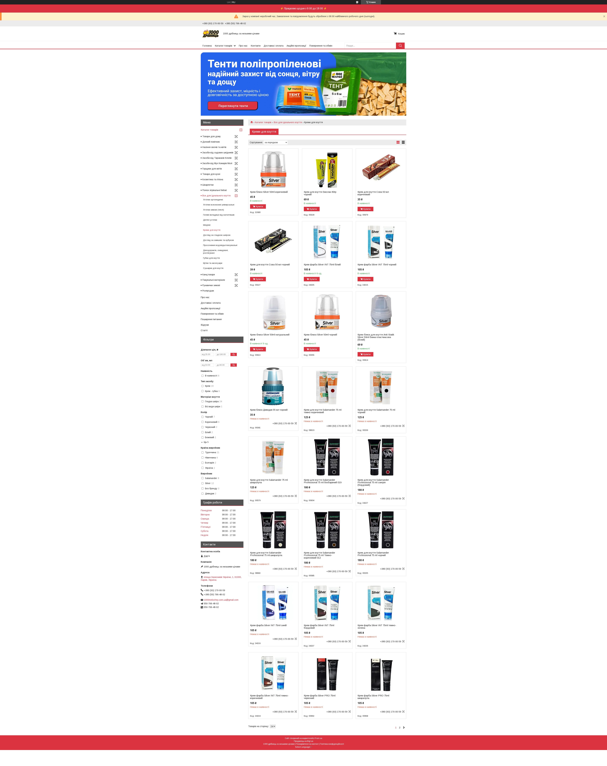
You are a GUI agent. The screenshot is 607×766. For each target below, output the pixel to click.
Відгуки (205, 324)
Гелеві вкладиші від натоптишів (218, 215)
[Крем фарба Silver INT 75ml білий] (327, 241)
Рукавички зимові (211, 285)
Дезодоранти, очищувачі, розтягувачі (215, 251)
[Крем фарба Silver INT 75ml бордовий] (327, 602)
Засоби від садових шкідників (217, 152)
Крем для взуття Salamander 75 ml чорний (376, 411)
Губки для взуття (211, 258)
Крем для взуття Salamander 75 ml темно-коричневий (322, 411)
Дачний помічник (211, 142)
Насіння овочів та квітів (214, 147)
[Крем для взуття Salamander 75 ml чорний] (381, 386)
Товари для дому (211, 136)
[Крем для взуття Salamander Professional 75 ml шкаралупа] (273, 529)
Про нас (243, 45)
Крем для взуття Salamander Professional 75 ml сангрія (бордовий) (373, 482)
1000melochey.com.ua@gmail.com (221, 600)
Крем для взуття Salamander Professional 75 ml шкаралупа (266, 554)
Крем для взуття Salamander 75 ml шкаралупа (269, 481)
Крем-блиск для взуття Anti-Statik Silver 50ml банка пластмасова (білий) (376, 337)
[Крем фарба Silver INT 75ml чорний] (381, 241)
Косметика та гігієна (212, 179)
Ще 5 (206, 442)
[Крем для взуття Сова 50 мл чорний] (273, 241)
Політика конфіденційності (332, 744)
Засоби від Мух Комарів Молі (217, 163)
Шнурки (206, 225)
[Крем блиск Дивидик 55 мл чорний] (273, 386)
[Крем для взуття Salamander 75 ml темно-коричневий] (327, 386)
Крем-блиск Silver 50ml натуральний (269, 334)
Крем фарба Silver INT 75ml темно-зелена (377, 626)
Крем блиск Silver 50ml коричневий (269, 192)
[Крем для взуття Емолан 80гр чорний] (327, 168)
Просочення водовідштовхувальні (220, 245)
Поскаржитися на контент (307, 744)
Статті (204, 330)
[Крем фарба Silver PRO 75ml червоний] (327, 672)
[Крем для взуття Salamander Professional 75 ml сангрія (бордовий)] (381, 456)
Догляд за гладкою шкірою (216, 235)
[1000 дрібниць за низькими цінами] (210, 33)
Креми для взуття (211, 230)
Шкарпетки (208, 185)
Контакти (256, 45)
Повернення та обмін (320, 45)
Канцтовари (208, 274)
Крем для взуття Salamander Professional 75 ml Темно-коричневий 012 (319, 555)
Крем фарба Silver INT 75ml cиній (268, 625)
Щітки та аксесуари (212, 263)
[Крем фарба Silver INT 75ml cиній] (273, 602)
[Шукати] (400, 46)
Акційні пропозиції (296, 45)
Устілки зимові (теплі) (213, 210)
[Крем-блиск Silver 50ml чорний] (327, 311)
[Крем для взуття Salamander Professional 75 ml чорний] (381, 529)
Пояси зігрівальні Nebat (214, 190)
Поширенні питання (211, 319)
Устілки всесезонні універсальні (218, 204)
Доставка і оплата (273, 45)
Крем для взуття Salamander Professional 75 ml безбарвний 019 (322, 481)
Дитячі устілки (210, 220)
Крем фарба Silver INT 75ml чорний (377, 264)
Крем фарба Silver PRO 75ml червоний (319, 696)
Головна (207, 45)
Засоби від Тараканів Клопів (217, 158)
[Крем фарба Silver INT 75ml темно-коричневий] (273, 672)
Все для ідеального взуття (288, 122)
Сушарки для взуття (213, 268)
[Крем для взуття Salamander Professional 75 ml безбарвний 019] (327, 456)
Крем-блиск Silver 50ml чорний (320, 334)
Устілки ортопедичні (213, 199)
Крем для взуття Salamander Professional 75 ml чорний (373, 554)
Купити (259, 206)
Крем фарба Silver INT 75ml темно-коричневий (269, 696)
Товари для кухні (211, 174)
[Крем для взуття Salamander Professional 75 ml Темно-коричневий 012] (327, 529)
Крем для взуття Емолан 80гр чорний (320, 193)
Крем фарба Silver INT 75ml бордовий (319, 626)
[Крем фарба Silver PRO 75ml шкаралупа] (381, 672)
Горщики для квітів (212, 168)
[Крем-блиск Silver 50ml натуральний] (273, 311)
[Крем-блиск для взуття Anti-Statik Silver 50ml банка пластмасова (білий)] (381, 311)
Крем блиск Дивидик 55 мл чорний (269, 410)
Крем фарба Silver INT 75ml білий (322, 264)
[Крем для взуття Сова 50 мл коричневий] (381, 168)
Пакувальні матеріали (213, 280)
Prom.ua (318, 738)
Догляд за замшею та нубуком (218, 240)
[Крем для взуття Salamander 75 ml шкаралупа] (273, 456)
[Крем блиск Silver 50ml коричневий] (273, 168)
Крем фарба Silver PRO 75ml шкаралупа (373, 696)
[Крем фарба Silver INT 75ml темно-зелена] (381, 602)
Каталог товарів (223, 45)
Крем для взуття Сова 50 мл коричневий (373, 193)
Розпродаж (208, 290)
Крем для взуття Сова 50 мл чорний (270, 264)
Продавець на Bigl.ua (303, 741)
